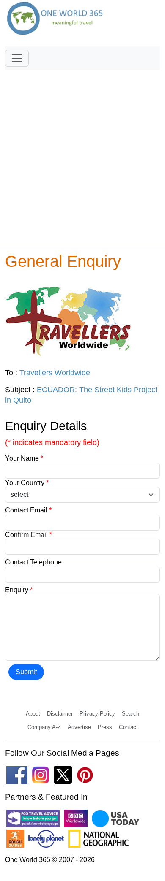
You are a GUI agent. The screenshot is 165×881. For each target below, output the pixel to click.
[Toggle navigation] (17, 58)
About (33, 713)
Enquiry (19, 590)
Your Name (24, 458)
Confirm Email (28, 534)
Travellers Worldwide (54, 373)
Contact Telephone (33, 562)
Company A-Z (44, 727)
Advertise (79, 727)
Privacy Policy (97, 713)
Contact (128, 727)
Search (130, 713)
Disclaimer (60, 713)
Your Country (27, 482)
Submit (26, 671)
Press (105, 727)
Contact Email (28, 510)
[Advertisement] (82, 155)
